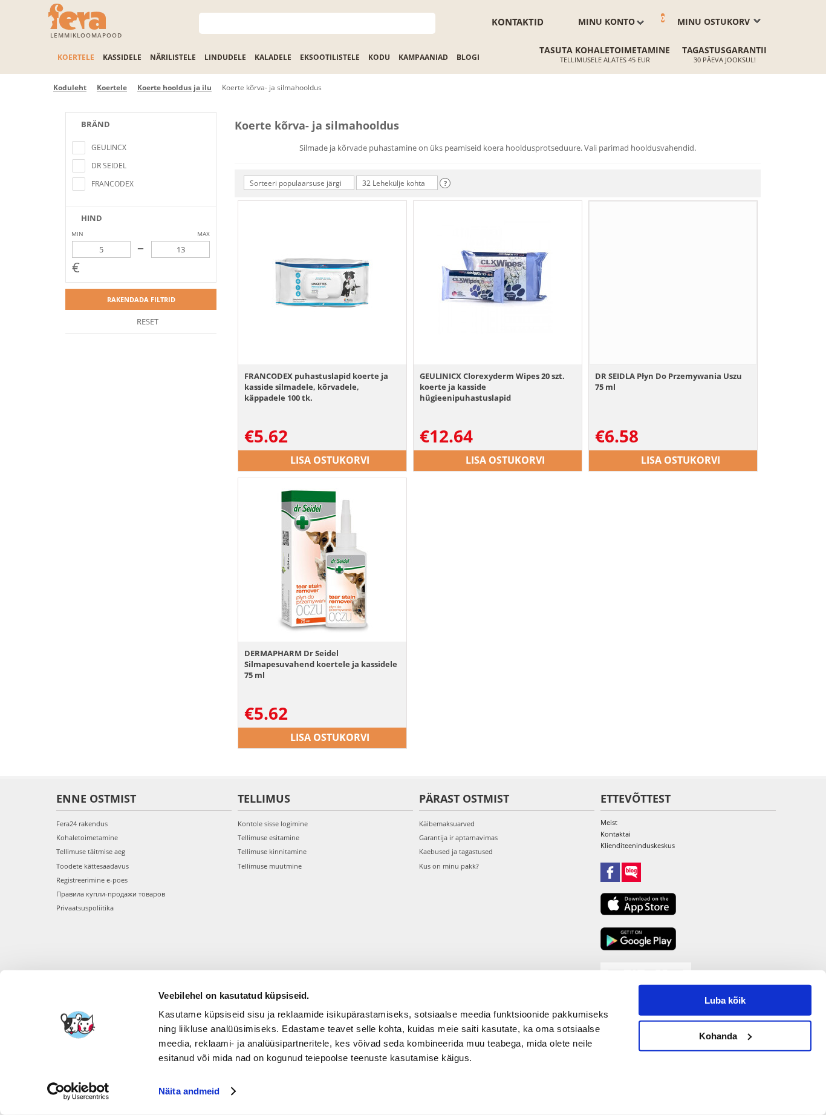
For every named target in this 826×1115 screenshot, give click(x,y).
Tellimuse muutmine (270, 865)
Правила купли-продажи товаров (110, 893)
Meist (608, 822)
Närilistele (173, 57)
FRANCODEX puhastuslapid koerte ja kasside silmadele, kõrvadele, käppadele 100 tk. (316, 386)
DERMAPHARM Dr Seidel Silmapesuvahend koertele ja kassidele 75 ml (320, 664)
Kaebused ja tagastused (456, 851)
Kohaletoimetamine (87, 837)
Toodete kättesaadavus (92, 865)
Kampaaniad (423, 57)
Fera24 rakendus (82, 823)
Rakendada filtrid (141, 299)
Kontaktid (518, 22)
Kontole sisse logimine (273, 823)
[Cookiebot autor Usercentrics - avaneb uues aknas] (78, 1091)
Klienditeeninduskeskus (637, 845)
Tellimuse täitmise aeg (90, 851)
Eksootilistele (330, 57)
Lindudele (225, 57)
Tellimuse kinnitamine (272, 851)
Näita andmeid (189, 1091)
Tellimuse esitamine (268, 837)
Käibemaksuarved (447, 823)
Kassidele (122, 57)
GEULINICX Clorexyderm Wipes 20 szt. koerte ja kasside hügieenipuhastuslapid (492, 386)
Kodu (379, 57)
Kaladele (273, 57)
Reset (146, 321)
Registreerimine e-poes (92, 879)
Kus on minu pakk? (449, 865)
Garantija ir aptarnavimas (458, 837)
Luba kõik (725, 1000)
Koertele (75, 57)
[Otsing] (426, 22)
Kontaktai (615, 833)
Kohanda (718, 1035)
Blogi (468, 57)
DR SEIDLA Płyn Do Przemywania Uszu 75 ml (668, 381)
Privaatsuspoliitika (85, 907)
